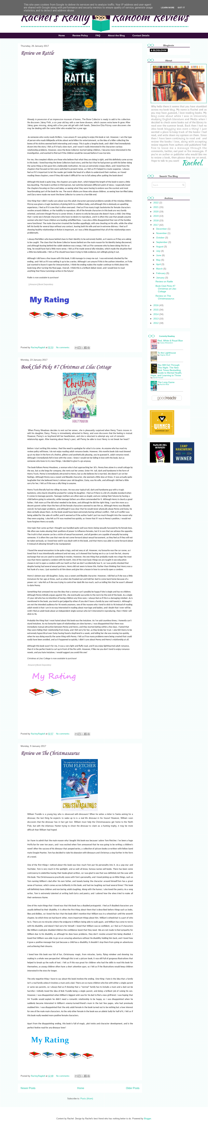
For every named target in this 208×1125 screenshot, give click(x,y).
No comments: (63, 347)
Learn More (167, 7)
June (159, 255)
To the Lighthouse (167, 352)
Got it (181, 7)
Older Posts (132, 1088)
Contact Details (141, 35)
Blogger (147, 1118)
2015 (156, 309)
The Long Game (166, 382)
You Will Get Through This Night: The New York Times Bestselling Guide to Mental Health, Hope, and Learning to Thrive (166, 370)
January (160, 277)
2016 (156, 305)
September (162, 242)
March (159, 268)
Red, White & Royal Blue (170, 340)
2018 (156, 220)
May (158, 260)
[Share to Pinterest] (88, 347)
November (162, 233)
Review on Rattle (37, 53)
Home (61, 35)
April (158, 264)
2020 (156, 211)
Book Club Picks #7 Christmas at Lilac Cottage (66, 367)
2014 (156, 314)
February (161, 273)
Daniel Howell (158, 377)
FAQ (98, 35)
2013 (156, 318)
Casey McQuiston (166, 343)
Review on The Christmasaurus (50, 753)
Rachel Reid (164, 384)
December (162, 228)
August (160, 246)
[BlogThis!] (79, 347)
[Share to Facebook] (85, 347)
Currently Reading (167, 336)
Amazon (33, 284)
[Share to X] (82, 347)
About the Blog (116, 35)
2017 (156, 225)
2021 (156, 207)
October (160, 237)
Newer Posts (28, 1088)
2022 (156, 202)
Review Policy (80, 35)
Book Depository (46, 284)
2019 (156, 216)
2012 (156, 323)
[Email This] (76, 347)
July (158, 251)
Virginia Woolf (165, 355)
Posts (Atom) (86, 1098)
